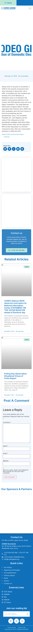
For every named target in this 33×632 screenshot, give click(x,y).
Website (5, 461)
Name (5, 446)
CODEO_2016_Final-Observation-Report (13, 134)
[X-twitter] (16, 621)
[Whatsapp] (22, 621)
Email (5, 453)
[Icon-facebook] (10, 621)
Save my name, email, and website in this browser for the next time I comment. (16, 471)
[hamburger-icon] (30, 8)
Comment (7, 422)
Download (6, 137)
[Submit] (28, 614)
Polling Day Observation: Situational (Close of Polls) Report (15, 376)
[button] (5, 149)
